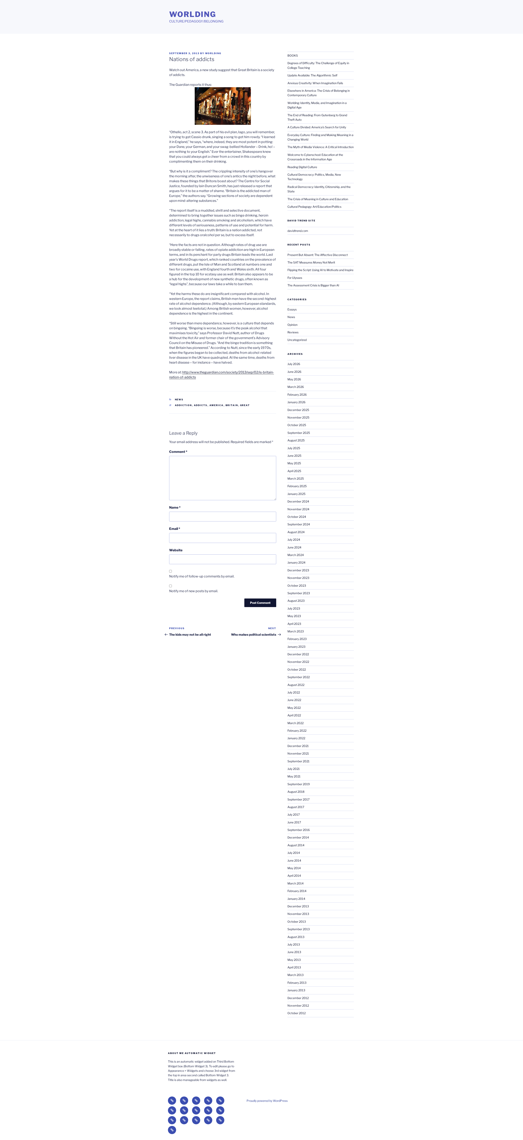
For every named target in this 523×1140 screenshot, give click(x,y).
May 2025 (294, 463)
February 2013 (296, 982)
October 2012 (296, 1013)
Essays (292, 309)
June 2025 (294, 455)
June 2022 (294, 700)
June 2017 (294, 822)
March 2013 (295, 975)
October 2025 (296, 425)
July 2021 (293, 768)
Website (175, 550)
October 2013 (296, 921)
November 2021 (298, 753)
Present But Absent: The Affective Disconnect (317, 255)
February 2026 (297, 394)
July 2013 (293, 944)
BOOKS (292, 55)
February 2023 (297, 639)
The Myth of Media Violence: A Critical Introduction (320, 147)
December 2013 (298, 906)
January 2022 (296, 738)
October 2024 (296, 516)
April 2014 (294, 875)
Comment (178, 452)
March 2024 (295, 555)
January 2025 (296, 494)
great (245, 405)
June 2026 (294, 371)
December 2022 (298, 654)
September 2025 (298, 432)
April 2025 (294, 471)
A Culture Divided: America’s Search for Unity (316, 127)
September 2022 (298, 677)
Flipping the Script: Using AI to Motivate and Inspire (320, 270)
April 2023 (294, 623)
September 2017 (298, 799)
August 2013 (295, 937)
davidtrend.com (297, 230)
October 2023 (296, 585)
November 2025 (298, 417)
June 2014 (294, 860)
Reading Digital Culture (302, 167)
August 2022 (295, 685)
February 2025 (297, 486)
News (179, 399)
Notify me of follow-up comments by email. (201, 576)
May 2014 (294, 868)
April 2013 (294, 967)
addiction (183, 405)
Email (174, 529)
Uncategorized (297, 340)
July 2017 (293, 814)
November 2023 (298, 577)
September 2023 (298, 593)
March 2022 (295, 723)
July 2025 (293, 448)
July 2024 (293, 539)
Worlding (192, 14)
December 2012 (298, 998)
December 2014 (298, 837)
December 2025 (298, 410)
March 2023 (295, 631)
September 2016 (298, 830)
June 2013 (294, 952)
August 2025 (296, 440)
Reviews (292, 332)
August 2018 (295, 791)
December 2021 (298, 746)
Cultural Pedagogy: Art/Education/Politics (314, 206)
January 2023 (296, 646)
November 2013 (298, 914)
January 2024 (296, 562)
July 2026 (293, 364)
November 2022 (298, 661)
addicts (201, 405)
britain (232, 405)
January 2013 (296, 990)
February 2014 (296, 891)
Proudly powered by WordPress (267, 1100)
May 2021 (294, 776)
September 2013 (298, 929)
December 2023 (298, 570)
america (216, 405)
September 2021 (298, 761)
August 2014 (295, 845)
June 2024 (294, 547)
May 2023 (294, 616)
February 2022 (296, 730)
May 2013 (294, 959)
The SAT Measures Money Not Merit (311, 262)
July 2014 (293, 852)
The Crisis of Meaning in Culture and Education (317, 199)
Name (175, 507)
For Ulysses (294, 277)
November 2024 (298, 509)
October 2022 (296, 669)
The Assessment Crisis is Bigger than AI (313, 285)
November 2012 (298, 1005)
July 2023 (293, 608)
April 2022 (294, 715)
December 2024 (298, 501)
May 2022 (294, 707)
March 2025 (295, 478)
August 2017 (295, 807)
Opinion (292, 324)
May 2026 (294, 379)
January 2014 (296, 898)
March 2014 (295, 883)
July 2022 (293, 692)
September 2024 (298, 524)
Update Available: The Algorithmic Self (312, 75)
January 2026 (296, 402)
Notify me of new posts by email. (193, 591)
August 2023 (296, 600)
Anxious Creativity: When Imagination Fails (315, 83)
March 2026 (295, 387)
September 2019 (298, 784)
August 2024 (296, 532)
